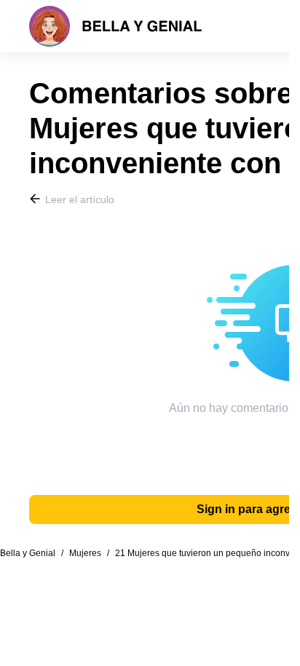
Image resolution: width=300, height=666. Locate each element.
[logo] (115, 26)
